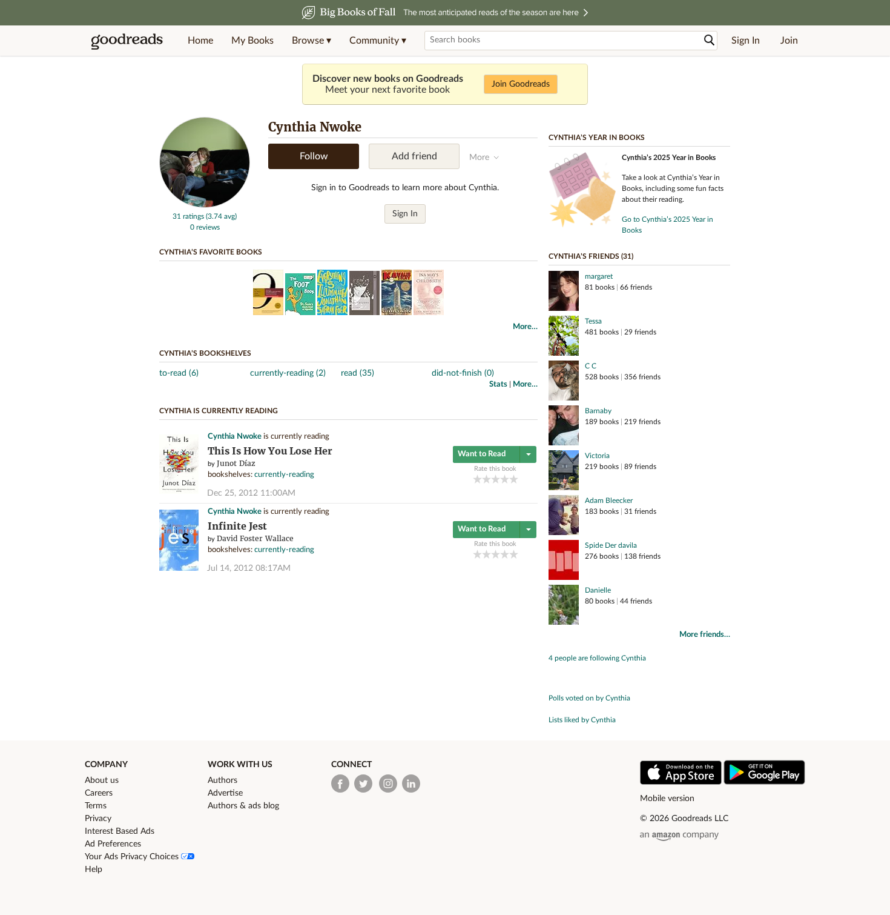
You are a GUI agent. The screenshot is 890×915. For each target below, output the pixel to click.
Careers (99, 793)
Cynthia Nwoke (235, 437)
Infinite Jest (237, 526)
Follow (314, 156)
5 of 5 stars (513, 479)
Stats (498, 384)
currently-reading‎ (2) (288, 373)
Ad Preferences (113, 844)
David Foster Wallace (255, 538)
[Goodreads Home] (127, 40)
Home (200, 40)
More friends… (704, 635)
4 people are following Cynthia (597, 658)
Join (789, 40)
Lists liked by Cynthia (582, 720)
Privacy (98, 818)
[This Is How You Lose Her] (179, 492)
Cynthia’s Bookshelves (205, 353)
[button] (311, 40)
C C (590, 366)
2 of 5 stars (486, 479)
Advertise (225, 793)
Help (93, 869)
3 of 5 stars (495, 479)
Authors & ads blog (243, 806)
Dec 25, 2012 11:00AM (251, 493)
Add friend (414, 156)
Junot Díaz (236, 463)
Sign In (745, 40)
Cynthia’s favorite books (210, 252)
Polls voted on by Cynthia (589, 698)
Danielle (598, 590)
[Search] (709, 40)
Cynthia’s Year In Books (597, 137)
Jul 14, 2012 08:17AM (249, 568)
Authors (222, 780)
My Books (252, 40)
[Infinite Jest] (179, 569)
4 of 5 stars (504, 479)
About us (102, 780)
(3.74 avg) (221, 216)
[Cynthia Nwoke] (204, 205)
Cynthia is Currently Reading (218, 410)
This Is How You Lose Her (270, 451)
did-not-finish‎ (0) (463, 373)
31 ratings (188, 216)
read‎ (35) (357, 373)
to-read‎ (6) (179, 373)
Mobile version (667, 798)
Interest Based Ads (119, 831)
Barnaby (598, 410)
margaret (599, 276)
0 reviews (205, 227)
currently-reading (284, 475)
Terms (96, 806)
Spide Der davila (611, 545)
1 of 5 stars (477, 479)
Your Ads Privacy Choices (133, 857)
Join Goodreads (521, 84)
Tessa (593, 321)
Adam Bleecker (609, 500)
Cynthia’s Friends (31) (591, 256)
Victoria (597, 455)
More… (525, 327)
